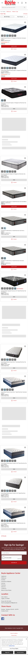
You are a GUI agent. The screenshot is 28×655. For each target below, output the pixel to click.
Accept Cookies (20, 652)
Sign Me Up (14, 562)
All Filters (8, 16)
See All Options (20, 288)
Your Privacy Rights (14, 648)
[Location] (18, 2)
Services (3, 583)
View (14, 108)
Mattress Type (15, 11)
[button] (2, 2)
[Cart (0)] (25, 2)
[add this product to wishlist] (25, 22)
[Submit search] (24, 7)
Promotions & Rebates (6, 581)
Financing (3, 585)
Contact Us (3, 588)
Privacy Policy (14, 635)
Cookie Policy (12, 645)
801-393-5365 (8, 601)
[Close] (26, 638)
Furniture (3, 579)
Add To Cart (14, 46)
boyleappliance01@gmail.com (10, 602)
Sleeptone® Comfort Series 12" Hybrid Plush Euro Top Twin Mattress (13, 201)
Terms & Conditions (14, 633)
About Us (3, 586)
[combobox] (20, 17)
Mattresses (9, 11)
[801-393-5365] (22, 2)
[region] (14, 646)
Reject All (7, 652)
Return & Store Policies (6, 590)
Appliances (3, 576)
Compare (15, 81)
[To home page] (10, 2)
